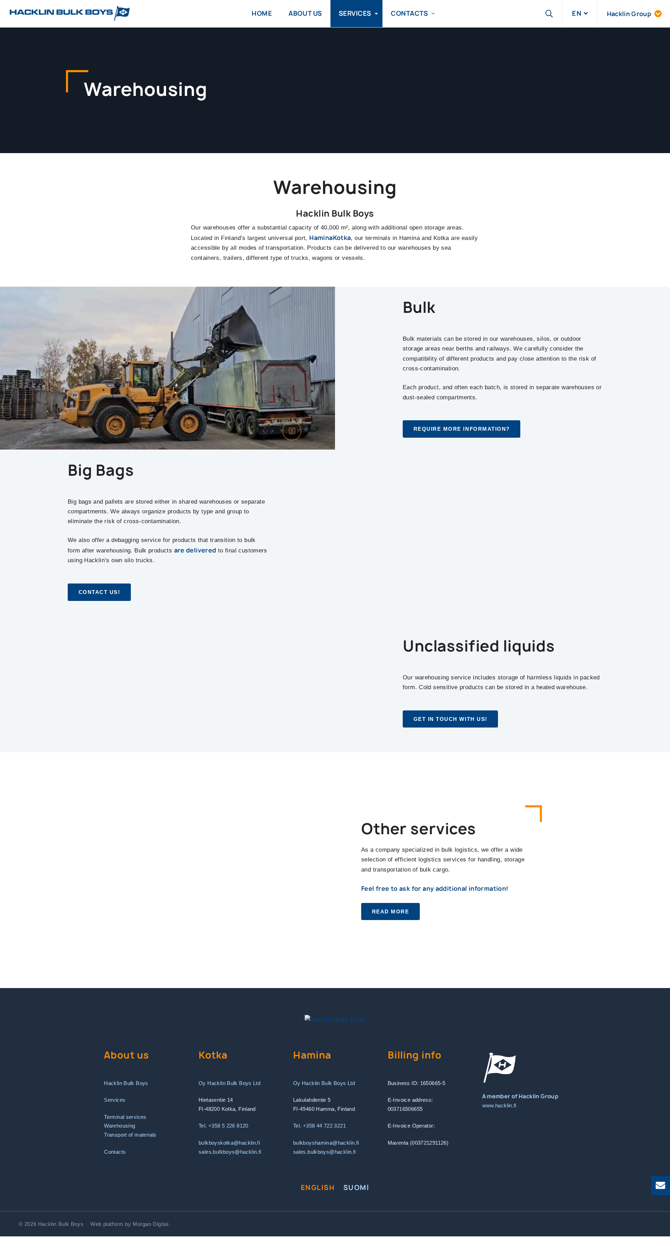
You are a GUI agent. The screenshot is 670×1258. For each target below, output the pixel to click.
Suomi (356, 1187)
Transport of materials (130, 1135)
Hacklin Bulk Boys (126, 1083)
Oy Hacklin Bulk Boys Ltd (229, 1083)
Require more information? (462, 429)
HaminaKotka (330, 238)
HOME (262, 13)
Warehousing (119, 1126)
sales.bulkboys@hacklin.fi (230, 1152)
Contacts (409, 13)
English (318, 1187)
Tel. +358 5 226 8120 (223, 1126)
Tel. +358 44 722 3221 (319, 1126)
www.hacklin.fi (499, 1105)
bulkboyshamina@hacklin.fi (326, 1143)
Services (355, 13)
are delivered (195, 550)
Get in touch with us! (450, 719)
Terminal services (125, 1117)
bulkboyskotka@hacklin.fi (229, 1143)
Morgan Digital (151, 1224)
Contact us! (99, 592)
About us (305, 13)
